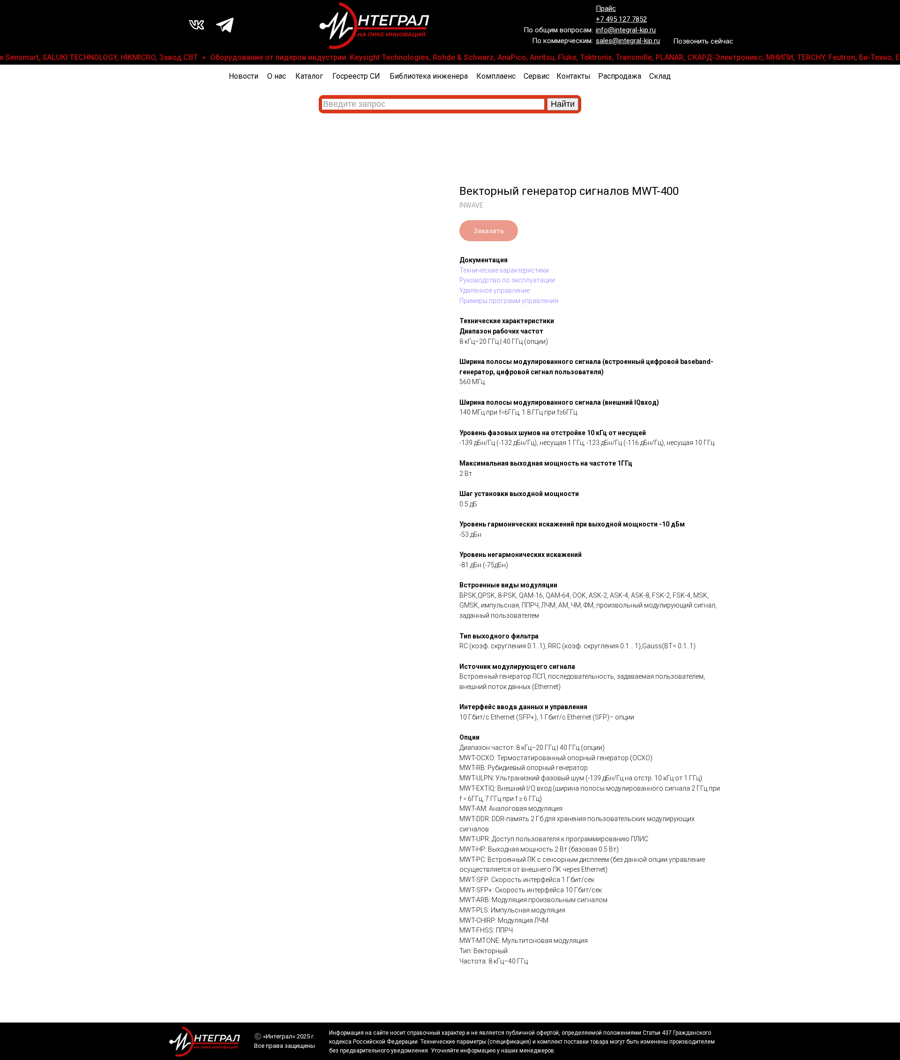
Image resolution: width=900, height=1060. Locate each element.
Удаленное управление (494, 290)
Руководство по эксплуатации (507, 280)
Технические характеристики (504, 270)
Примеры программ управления (508, 300)
